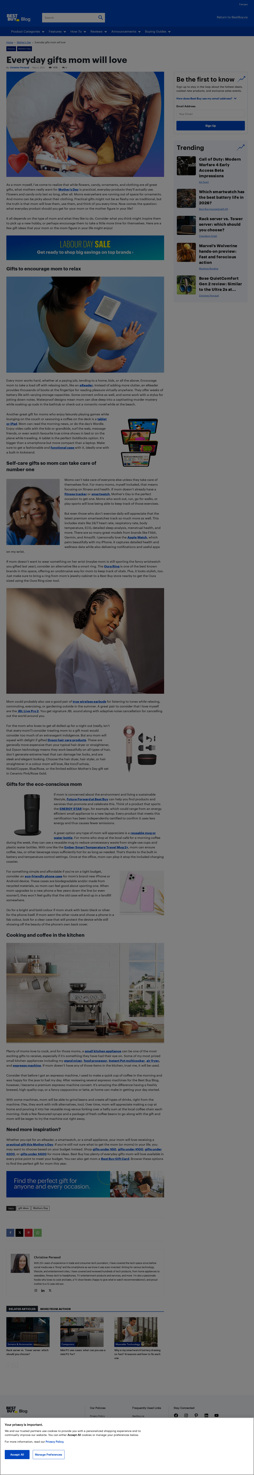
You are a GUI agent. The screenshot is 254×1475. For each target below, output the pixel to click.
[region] (127, 1446)
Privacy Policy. (55, 1441)
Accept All (17, 1454)
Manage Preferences (48, 1454)
